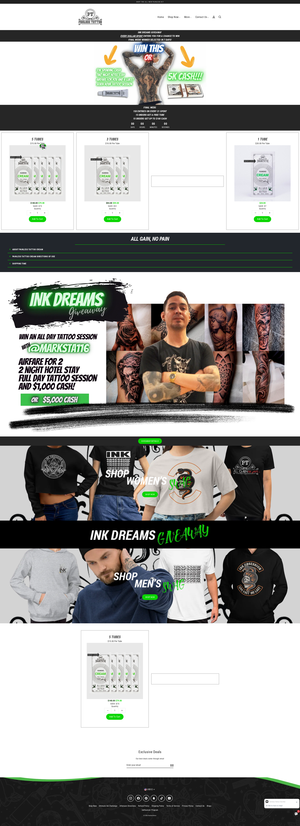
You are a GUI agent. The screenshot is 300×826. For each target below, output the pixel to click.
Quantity (37, 209)
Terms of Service (173, 806)
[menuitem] (161, 17)
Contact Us (200, 806)
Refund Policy (143, 806)
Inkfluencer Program (150, 810)
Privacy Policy (187, 806)
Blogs (209, 806)
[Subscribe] (171, 765)
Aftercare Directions (128, 806)
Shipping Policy (158, 806)
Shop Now (93, 806)
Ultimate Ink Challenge (108, 806)
